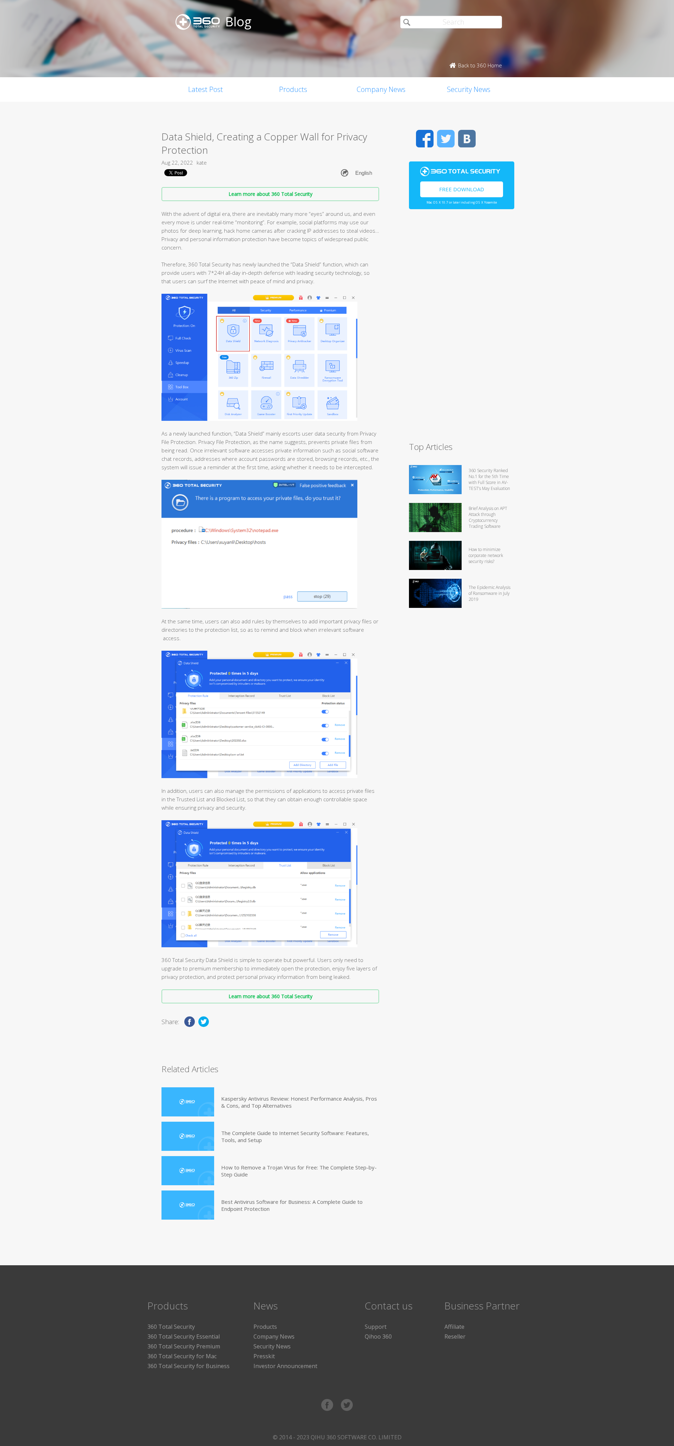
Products (293, 89)
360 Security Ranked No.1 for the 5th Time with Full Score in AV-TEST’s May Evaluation (489, 479)
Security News (468, 89)
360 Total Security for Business (188, 1366)
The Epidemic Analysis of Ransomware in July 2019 (489, 593)
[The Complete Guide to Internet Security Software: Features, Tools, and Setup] (187, 1136)
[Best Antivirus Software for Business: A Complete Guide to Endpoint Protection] (187, 1205)
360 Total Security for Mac (182, 1356)
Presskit (264, 1356)
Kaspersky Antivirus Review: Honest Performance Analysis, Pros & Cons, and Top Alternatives (299, 1102)
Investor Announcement (285, 1366)
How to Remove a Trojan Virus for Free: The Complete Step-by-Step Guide (299, 1171)
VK (467, 138)
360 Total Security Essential (183, 1336)
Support (375, 1327)
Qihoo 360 (378, 1336)
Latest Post (205, 89)
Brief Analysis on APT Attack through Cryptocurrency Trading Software (488, 517)
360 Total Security (171, 1327)
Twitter (446, 138)
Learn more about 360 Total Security (270, 194)
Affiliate (454, 1327)
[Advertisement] (461, 328)
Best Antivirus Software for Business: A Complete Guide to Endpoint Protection (292, 1205)
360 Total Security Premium (183, 1346)
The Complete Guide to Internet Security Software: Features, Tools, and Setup (295, 1136)
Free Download (461, 189)
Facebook (425, 138)
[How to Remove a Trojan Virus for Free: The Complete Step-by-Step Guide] (187, 1170)
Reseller (454, 1336)
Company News (381, 89)
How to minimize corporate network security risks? (486, 555)
